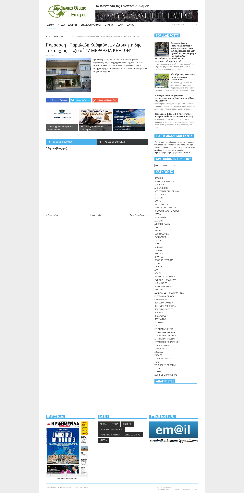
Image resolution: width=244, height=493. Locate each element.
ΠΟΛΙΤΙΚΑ (158, 313)
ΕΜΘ (156, 244)
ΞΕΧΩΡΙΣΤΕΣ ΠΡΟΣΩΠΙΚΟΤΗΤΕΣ (169, 293)
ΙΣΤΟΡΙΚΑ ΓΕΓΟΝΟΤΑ (163, 260)
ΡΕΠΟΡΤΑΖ (159, 322)
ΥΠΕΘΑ (61, 24)
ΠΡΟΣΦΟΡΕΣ (160, 316)
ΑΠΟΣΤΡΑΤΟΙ (160, 194)
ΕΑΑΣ (156, 227)
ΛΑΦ (156, 270)
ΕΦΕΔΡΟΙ (158, 254)
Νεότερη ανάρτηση (53, 215)
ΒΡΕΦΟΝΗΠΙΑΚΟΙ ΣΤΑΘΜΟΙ (166, 211)
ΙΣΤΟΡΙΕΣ (158, 257)
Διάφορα (72, 24)
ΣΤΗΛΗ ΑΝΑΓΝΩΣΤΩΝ (163, 329)
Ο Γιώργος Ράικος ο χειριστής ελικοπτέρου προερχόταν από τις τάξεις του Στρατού (174, 98)
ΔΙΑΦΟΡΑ (158, 221)
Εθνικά (130, 24)
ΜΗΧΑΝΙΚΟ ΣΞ (160, 283)
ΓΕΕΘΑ (119, 24)
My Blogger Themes (189, 489)
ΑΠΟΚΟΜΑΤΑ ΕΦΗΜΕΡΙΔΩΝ (166, 191)
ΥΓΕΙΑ (157, 368)
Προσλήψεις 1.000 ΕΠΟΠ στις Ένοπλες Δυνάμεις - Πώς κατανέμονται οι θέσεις (173, 115)
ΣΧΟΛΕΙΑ (158, 352)
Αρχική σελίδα (95, 215)
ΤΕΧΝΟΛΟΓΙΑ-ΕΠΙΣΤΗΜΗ (165, 365)
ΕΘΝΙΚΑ (158, 231)
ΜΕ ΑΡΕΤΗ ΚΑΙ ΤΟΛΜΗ (164, 276)
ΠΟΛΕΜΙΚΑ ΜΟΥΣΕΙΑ (163, 303)
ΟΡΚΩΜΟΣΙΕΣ (160, 300)
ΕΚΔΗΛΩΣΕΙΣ (53, 55)
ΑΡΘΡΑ (157, 201)
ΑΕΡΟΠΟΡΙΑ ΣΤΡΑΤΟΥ (164, 181)
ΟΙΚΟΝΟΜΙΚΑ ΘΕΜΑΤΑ (164, 296)
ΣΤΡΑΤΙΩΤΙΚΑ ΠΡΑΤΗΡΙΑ (165, 336)
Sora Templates (172, 489)
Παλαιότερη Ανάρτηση (139, 215)
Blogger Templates (164, 487)
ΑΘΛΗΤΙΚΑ (159, 185)
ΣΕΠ (156, 326)
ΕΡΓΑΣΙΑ (158, 250)
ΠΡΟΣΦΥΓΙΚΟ (160, 319)
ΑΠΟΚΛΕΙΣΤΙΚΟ (161, 188)
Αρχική (50, 24)
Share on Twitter (83, 100)
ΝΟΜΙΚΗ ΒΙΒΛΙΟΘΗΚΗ (164, 286)
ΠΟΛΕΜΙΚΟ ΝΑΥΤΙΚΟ (163, 309)
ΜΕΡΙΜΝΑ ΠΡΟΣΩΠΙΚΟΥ (165, 280)
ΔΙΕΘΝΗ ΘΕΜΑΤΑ (162, 224)
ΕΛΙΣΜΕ (158, 240)
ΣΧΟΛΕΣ (158, 355)
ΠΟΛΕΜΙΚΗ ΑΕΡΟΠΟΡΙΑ (165, 306)
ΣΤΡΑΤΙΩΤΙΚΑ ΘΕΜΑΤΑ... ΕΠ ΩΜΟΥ (74, 487)
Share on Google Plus (107, 100)
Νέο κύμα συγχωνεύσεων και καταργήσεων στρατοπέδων (182, 77)
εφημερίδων (74, 478)
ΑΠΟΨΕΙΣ (158, 198)
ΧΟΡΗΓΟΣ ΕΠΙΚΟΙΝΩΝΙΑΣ (165, 375)
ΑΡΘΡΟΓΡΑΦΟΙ (161, 204)
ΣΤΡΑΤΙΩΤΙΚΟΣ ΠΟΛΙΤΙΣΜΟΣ (167, 342)
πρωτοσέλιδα (62, 478)
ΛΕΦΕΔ (157, 273)
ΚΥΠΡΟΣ (158, 267)
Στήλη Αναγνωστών (91, 24)
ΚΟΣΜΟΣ (158, 263)
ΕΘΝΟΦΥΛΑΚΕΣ (161, 234)
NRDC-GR (158, 178)
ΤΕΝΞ (156, 362)
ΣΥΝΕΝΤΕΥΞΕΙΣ (161, 349)
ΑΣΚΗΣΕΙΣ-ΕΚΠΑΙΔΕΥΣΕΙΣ (166, 208)
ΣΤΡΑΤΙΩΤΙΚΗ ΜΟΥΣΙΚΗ (164, 339)
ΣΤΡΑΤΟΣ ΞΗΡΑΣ (161, 345)
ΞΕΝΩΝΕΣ (158, 290)
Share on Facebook (60, 100)
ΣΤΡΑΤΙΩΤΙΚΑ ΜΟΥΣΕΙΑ (164, 332)
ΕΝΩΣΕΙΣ (158, 247)
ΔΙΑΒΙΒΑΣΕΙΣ (160, 218)
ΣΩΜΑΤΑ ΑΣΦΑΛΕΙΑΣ (163, 358)
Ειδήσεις (108, 24)
